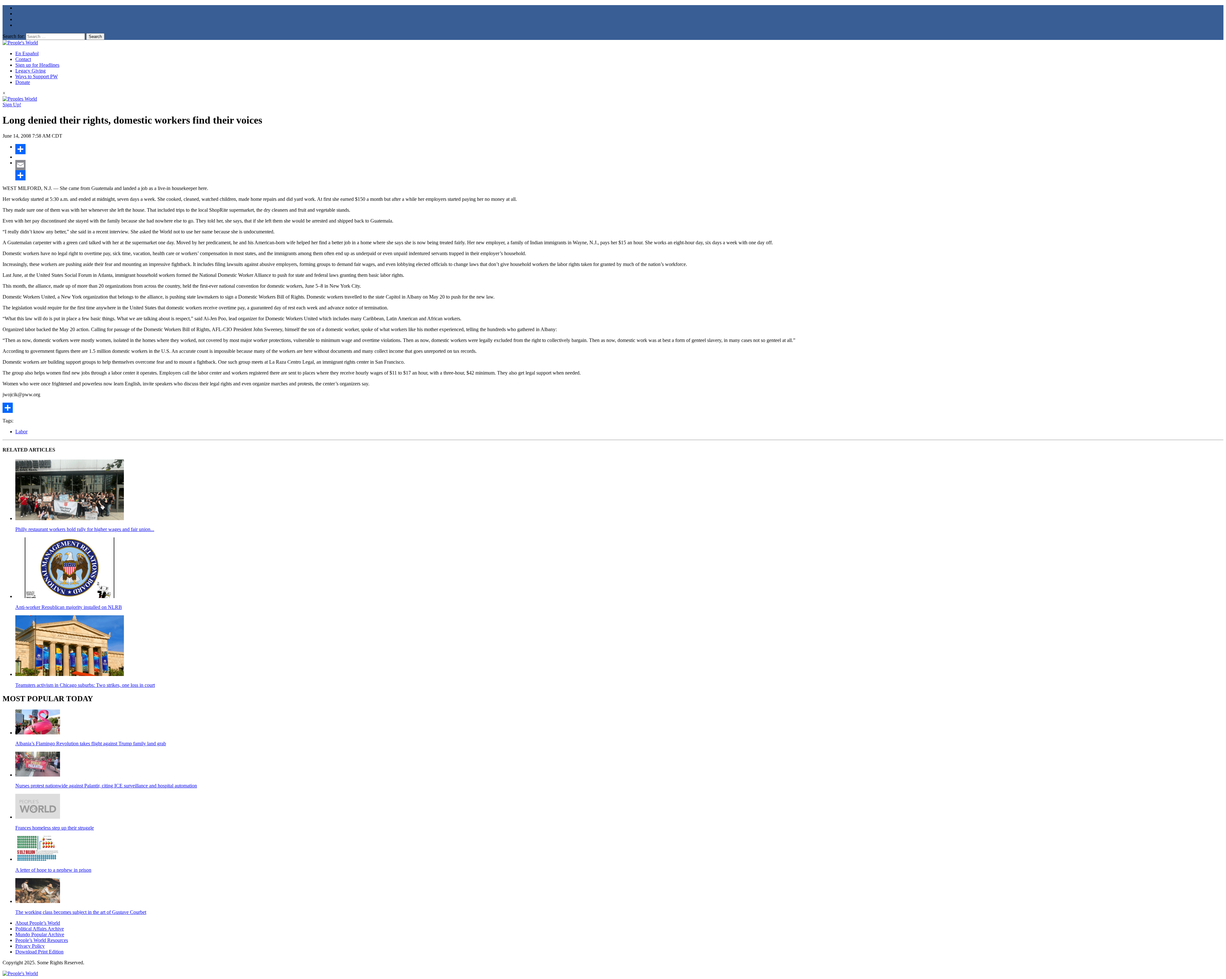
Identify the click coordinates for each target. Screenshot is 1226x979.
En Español (27, 53)
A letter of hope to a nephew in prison (53, 870)
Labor (21, 431)
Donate (22, 82)
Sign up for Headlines (37, 65)
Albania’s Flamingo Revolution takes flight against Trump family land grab (90, 743)
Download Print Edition (39, 951)
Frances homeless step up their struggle (54, 828)
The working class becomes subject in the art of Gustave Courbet (80, 912)
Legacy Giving (30, 70)
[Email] (619, 165)
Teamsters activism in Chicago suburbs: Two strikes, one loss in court (85, 685)
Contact (23, 59)
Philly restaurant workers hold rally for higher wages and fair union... (84, 529)
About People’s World (37, 923)
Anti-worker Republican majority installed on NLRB (68, 607)
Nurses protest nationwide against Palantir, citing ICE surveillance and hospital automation (106, 785)
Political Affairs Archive (39, 928)
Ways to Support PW (36, 76)
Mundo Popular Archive (39, 934)
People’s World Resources (41, 940)
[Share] (619, 149)
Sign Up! (12, 104)
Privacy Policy (30, 946)
